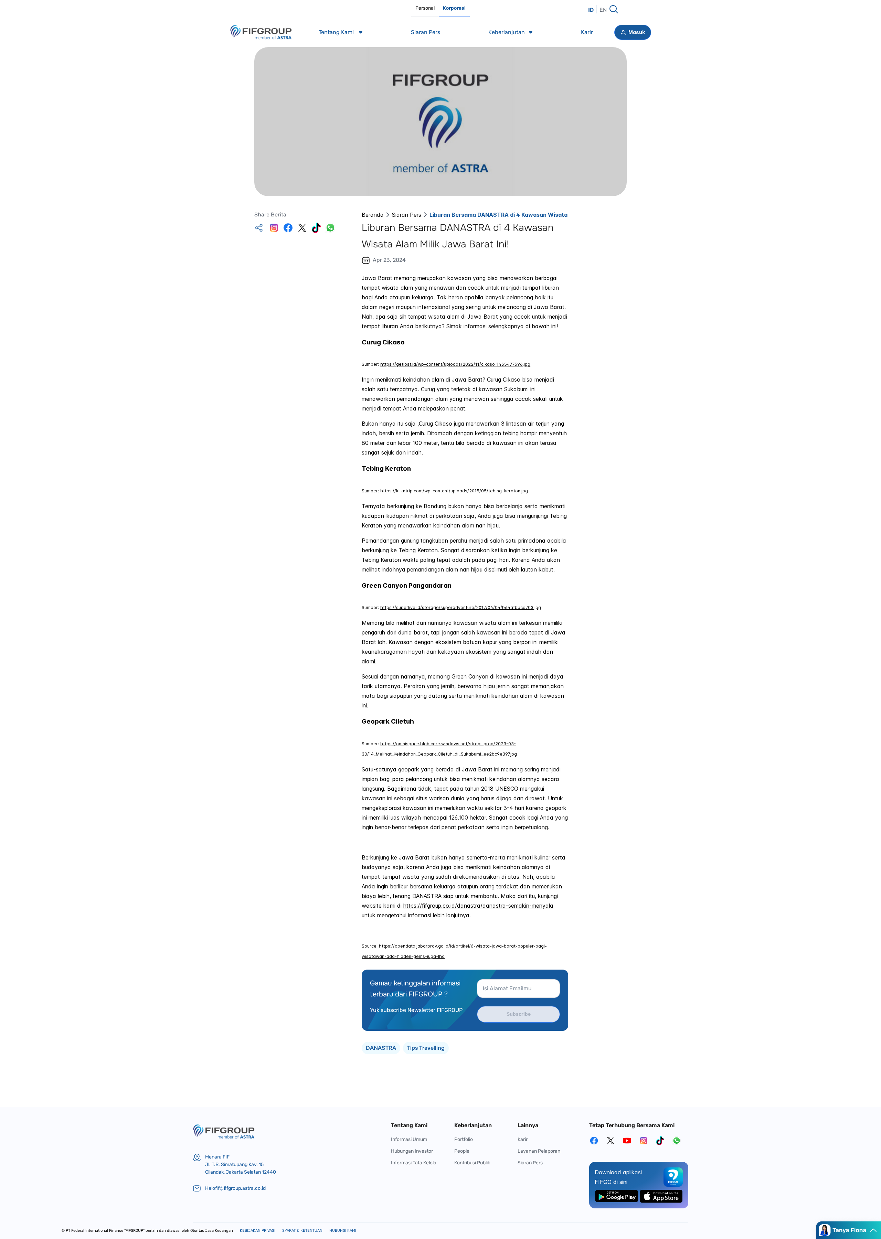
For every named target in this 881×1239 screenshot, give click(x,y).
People (461, 1151)
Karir (523, 1139)
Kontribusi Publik (472, 1163)
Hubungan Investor (412, 1151)
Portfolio (463, 1139)
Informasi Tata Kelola (413, 1163)
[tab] (425, 8)
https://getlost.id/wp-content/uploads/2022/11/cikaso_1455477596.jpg (455, 364)
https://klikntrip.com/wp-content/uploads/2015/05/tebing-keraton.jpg (454, 490)
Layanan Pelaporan (539, 1151)
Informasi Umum (409, 1139)
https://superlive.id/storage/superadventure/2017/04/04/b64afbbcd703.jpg (460, 607)
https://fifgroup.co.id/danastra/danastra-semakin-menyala (478, 905)
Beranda (373, 214)
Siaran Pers (406, 214)
